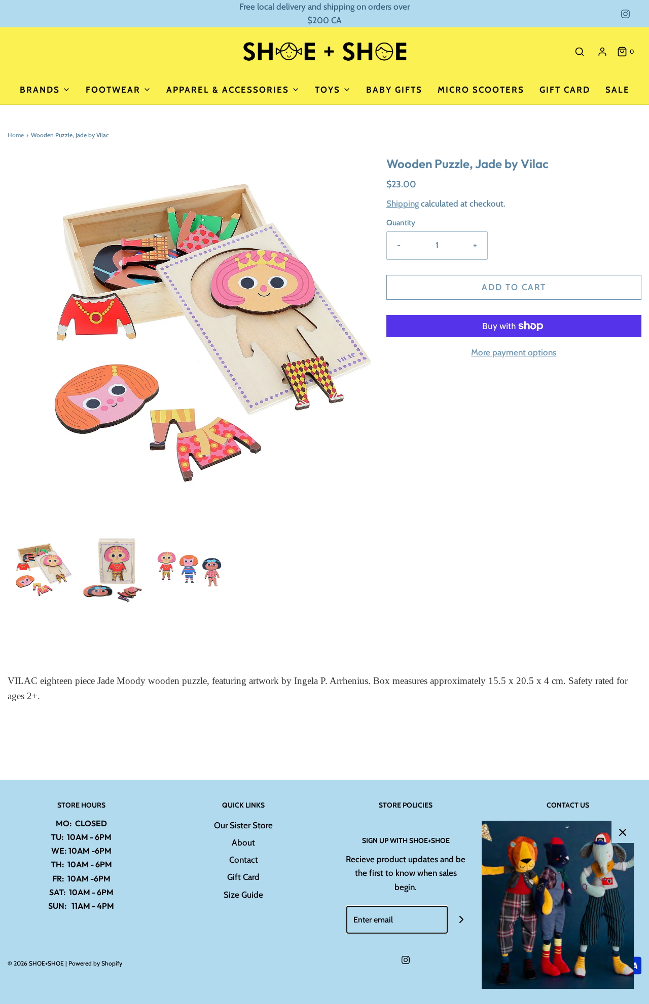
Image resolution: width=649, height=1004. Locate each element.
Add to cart (514, 287)
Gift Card (564, 90)
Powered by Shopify (95, 963)
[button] (40, 570)
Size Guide (243, 895)
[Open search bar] (579, 51)
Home (16, 135)
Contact (243, 860)
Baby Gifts (394, 90)
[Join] (462, 920)
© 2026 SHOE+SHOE (36, 963)
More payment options (513, 352)
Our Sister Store (243, 825)
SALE (617, 90)
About (243, 842)
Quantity (400, 222)
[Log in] (602, 52)
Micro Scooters (481, 90)
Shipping (402, 203)
